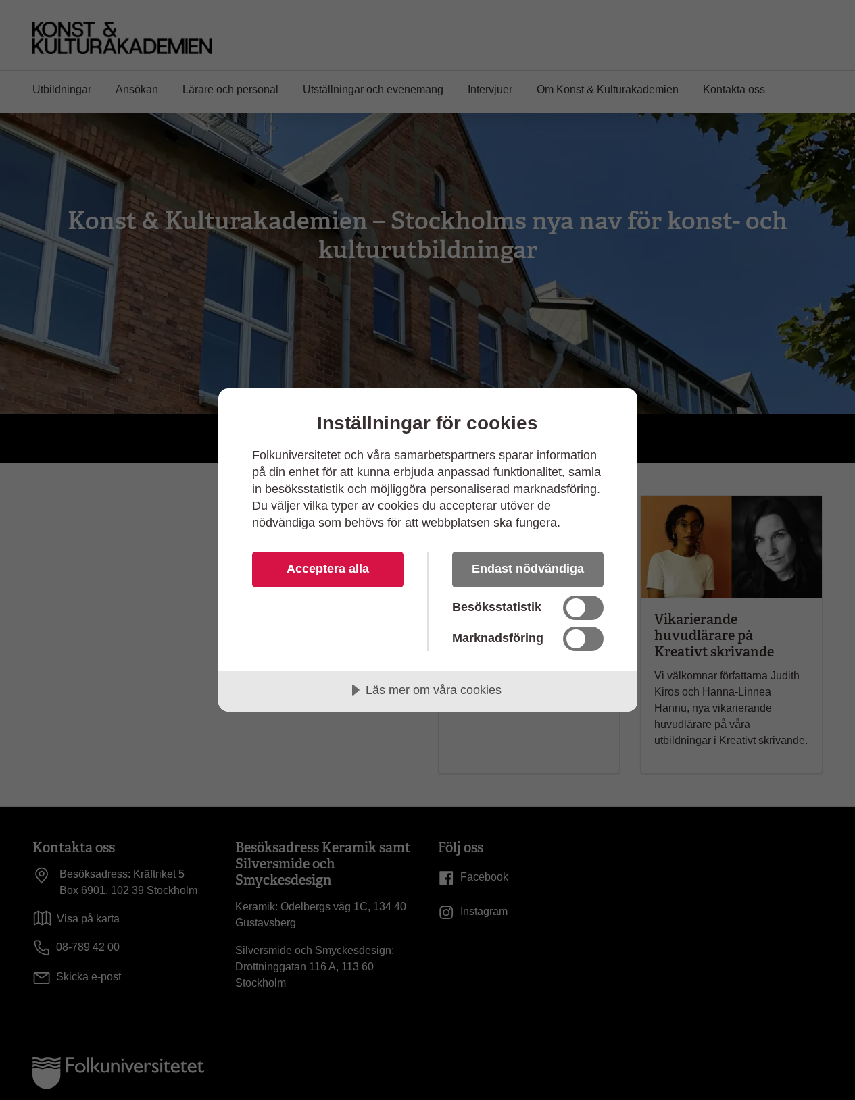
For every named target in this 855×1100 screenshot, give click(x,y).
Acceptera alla (328, 568)
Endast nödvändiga (528, 568)
